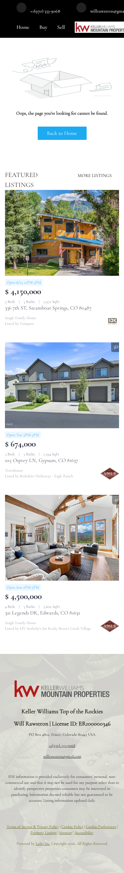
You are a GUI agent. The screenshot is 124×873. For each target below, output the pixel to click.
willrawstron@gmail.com (62, 756)
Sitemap (65, 832)
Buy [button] (43, 27)
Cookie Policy (72, 826)
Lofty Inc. (43, 843)
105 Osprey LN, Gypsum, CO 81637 (41, 460)
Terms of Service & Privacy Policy (33, 826)
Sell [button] (61, 27)
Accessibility (84, 832)
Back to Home (62, 133)
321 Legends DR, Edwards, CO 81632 (42, 613)
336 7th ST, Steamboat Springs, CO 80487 (48, 308)
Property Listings (43, 832)
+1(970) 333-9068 (62, 745)
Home (23, 27)
